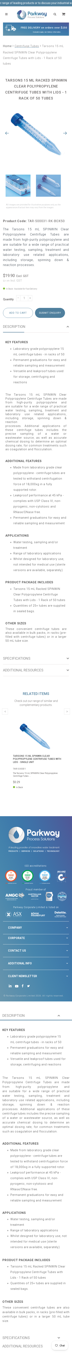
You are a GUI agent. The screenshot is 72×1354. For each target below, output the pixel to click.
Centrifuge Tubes (27, 46)
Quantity (8, 299)
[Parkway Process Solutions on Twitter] (29, 985)
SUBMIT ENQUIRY (50, 312)
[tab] (36, 327)
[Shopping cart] (64, 14)
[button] (36, 1015)
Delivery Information (53, 32)
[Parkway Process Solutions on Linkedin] (11, 985)
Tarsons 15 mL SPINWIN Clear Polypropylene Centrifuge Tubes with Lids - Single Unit (37, 759)
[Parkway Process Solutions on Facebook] (23, 985)
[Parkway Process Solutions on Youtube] (17, 985)
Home (7, 46)
